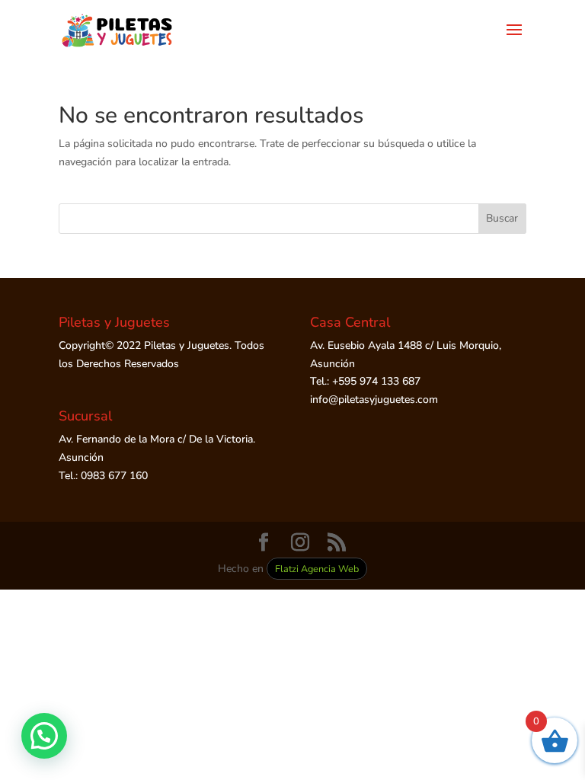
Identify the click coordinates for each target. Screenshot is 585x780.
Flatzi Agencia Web (317, 568)
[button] (44, 736)
